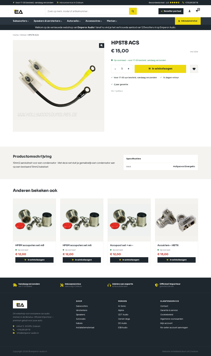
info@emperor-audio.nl (28, 333)
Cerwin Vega (124, 318)
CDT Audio (123, 314)
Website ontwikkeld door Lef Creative (180, 351)
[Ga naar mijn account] (189, 11)
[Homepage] (18, 11)
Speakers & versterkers (47, 21)
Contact (164, 306)
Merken (111, 21)
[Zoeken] (133, 11)
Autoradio (73, 21)
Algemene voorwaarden (171, 318)
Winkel (23, 35)
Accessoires (93, 21)
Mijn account (166, 323)
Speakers (80, 314)
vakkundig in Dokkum (73, 286)
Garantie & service (169, 310)
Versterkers (81, 310)
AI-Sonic (122, 306)
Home (16, 35)
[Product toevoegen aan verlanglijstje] (194, 69)
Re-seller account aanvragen (174, 327)
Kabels (79, 323)
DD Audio (122, 323)
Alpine (121, 310)
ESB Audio (122, 327)
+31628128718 (191, 2)
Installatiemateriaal (85, 327)
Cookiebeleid (166, 314)
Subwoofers (20, 21)
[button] (101, 45)
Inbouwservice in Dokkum (71, 2)
